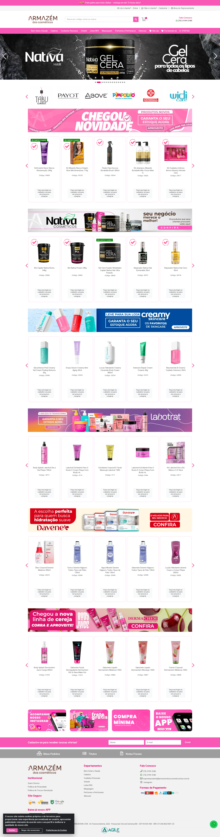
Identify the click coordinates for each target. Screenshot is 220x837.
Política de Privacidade (37, 787)
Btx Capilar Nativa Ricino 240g (44, 269)
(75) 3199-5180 (185, 20)
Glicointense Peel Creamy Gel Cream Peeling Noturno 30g (44, 370)
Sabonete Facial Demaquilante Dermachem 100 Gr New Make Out (77, 670)
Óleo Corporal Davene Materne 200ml (44, 569)
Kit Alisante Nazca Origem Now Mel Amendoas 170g (77, 169)
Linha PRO (88, 785)
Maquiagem (89, 789)
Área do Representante (184, 8)
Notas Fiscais (133, 753)
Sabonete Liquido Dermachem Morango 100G (142, 668)
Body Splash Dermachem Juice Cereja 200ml (44, 668)
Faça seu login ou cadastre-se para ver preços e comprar (44, 193)
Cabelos (87, 774)
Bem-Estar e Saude (92, 771)
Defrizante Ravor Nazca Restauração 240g (44, 169)
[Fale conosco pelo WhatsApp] (213, 824)
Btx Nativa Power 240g (77, 268)
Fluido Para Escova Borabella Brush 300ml (110, 169)
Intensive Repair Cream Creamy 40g (143, 369)
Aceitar (12, 830)
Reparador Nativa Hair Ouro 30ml (175, 269)
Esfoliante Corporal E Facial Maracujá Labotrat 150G (110, 469)
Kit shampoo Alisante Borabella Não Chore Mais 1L (143, 170)
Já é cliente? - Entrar (129, 8)
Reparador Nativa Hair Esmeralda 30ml (143, 269)
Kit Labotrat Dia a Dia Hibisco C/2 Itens (175, 469)
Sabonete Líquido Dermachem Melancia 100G (110, 668)
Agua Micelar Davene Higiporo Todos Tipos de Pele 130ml (110, 570)
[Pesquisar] (136, 19)
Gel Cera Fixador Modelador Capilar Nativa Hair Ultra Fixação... (110, 270)
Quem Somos (33, 783)
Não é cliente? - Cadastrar (155, 8)
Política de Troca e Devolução (40, 790)
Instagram (147, 782)
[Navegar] (4, 56)
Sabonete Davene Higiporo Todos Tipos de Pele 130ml (143, 569)
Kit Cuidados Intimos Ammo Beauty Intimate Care (175, 170)
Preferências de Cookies (56, 830)
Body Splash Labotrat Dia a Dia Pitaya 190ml (44, 469)
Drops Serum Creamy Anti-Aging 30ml (77, 369)
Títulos (92, 753)
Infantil (87, 782)
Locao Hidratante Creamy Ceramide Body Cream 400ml (110, 370)
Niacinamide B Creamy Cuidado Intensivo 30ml (175, 369)
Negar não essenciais (30, 830)
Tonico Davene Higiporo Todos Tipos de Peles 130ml (77, 570)
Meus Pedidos (51, 753)
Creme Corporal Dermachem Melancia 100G (175, 668)
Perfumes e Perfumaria (94, 792)
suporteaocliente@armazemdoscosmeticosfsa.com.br (166, 779)
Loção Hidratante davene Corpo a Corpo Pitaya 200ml (175, 570)
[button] (95, 82)
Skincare (87, 796)
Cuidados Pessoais (92, 778)
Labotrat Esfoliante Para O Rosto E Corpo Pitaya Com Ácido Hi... (77, 470)
